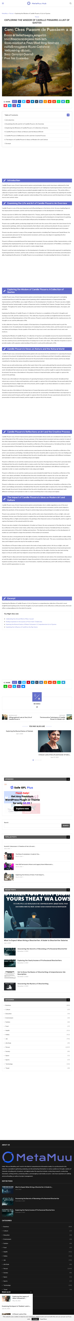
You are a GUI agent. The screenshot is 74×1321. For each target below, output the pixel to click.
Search (6, 822)
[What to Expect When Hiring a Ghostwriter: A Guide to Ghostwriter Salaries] (37, 916)
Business (37, 1005)
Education (37, 1013)
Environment (37, 1018)
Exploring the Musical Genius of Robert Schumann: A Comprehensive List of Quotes (31, 624)
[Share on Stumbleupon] (54, 101)
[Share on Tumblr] (36, 101)
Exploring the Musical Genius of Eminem (19, 731)
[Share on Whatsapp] (58, 101)
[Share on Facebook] (19, 101)
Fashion (37, 1022)
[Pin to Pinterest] (28, 101)
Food (37, 1026)
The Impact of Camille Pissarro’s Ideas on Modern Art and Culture (27, 139)
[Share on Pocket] (5, 105)
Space (37, 1055)
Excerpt (8, 143)
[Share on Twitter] (24, 101)
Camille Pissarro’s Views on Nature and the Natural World (24, 131)
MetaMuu (37, 704)
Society (37, 1051)
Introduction (10, 120)
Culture (37, 1009)
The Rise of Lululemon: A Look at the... (28, 854)
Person (37, 1047)
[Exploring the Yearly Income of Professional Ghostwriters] (10, 963)
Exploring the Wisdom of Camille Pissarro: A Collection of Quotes (27, 128)
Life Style (37, 1043)
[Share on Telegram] (63, 101)
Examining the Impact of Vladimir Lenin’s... (16, 1306)
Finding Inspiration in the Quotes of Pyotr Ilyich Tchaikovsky (24, 621)
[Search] (70, 3)
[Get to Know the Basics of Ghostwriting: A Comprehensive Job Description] (10, 975)
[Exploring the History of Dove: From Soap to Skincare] (9, 877)
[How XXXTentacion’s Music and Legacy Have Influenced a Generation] (9, 867)
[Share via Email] (19, 105)
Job (37, 1039)
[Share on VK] (41, 101)
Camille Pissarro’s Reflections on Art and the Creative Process (26, 135)
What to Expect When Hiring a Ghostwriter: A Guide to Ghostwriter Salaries (36, 940)
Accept (35, 1319)
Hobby (37, 1034)
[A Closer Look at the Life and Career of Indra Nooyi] (54, 741)
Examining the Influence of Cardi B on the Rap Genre (22, 627)
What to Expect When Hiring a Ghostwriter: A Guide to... (34, 1187)
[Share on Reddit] (49, 101)
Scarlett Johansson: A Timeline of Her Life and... (19, 846)
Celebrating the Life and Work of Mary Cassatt (20, 619)
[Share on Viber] (14, 105)
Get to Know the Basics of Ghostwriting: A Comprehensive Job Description (41, 973)
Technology (37, 1064)
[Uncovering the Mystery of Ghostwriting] (10, 986)
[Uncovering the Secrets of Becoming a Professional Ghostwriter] (10, 952)
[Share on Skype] (10, 105)
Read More (43, 1319)
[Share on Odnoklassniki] (45, 101)
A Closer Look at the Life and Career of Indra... (54, 755)
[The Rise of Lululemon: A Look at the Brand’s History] (9, 856)
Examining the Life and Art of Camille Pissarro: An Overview (25, 124)
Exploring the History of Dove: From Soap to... (30, 875)
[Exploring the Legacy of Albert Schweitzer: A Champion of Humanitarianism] (6, 1299)
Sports (37, 1060)
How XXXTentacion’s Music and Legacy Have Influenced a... (34, 864)
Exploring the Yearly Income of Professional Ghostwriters (40, 960)
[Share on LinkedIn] (32, 101)
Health (37, 1030)
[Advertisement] (37, 162)
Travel (37, 1068)
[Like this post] (15, 101)
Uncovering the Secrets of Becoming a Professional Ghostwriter (42, 949)
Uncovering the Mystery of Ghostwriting (33, 984)
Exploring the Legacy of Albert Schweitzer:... (21, 1297)
